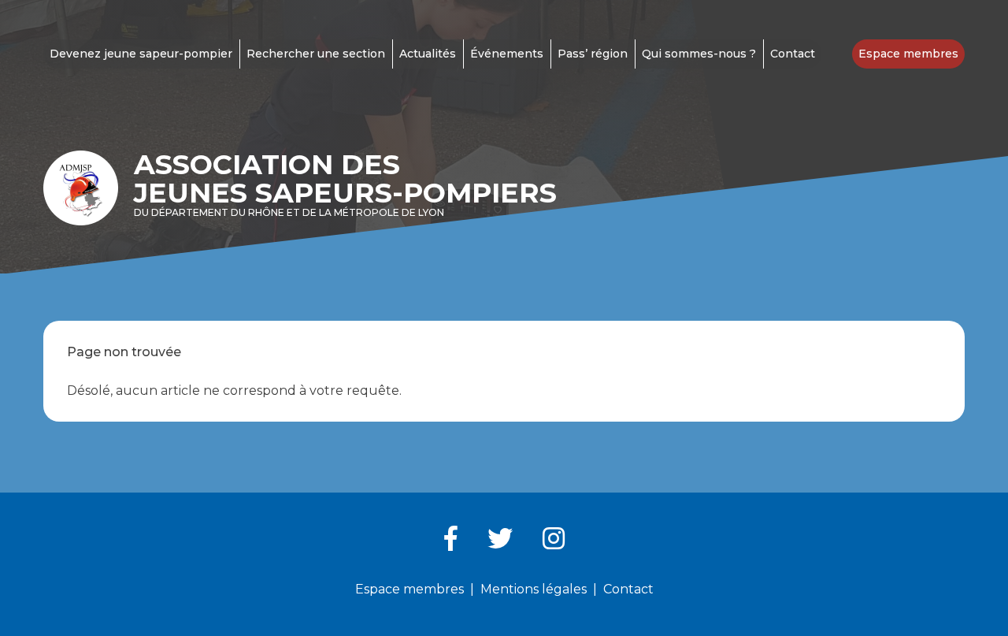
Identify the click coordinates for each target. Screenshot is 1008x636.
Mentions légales (533, 589)
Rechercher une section (315, 53)
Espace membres (908, 53)
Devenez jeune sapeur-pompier (141, 53)
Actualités (427, 53)
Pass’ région (593, 53)
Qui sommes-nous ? (699, 53)
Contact (792, 53)
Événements (506, 53)
